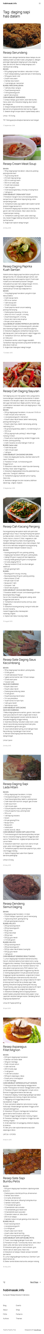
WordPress (37, 1330)
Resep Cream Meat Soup (19, 163)
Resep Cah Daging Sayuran (21, 391)
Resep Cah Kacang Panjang (21, 526)
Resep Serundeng (15, 52)
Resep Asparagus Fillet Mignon (15, 1048)
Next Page (35, 1282)
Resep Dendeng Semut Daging (14, 905)
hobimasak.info (10, 3)
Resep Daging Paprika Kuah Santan (17, 268)
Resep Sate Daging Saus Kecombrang (19, 661)
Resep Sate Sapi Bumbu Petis (14, 1179)
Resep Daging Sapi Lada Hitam (15, 785)
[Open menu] (39, 3)
